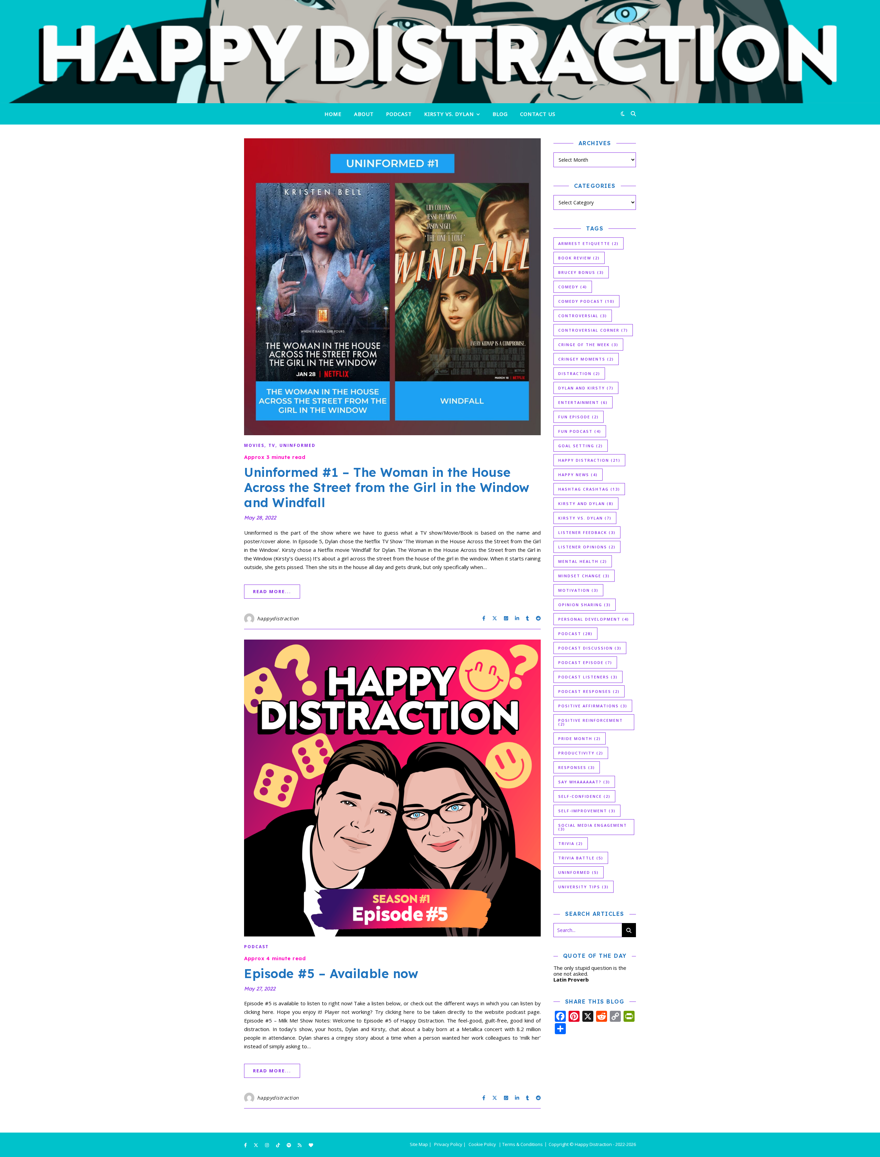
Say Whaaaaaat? (584, 781)
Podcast (399, 113)
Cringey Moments (586, 359)
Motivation (578, 590)
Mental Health (582, 561)
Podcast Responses (589, 691)
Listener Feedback (587, 532)
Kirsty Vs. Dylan (585, 518)
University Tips (583, 886)
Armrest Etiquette (588, 243)
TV (271, 445)
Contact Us (538, 113)
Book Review (579, 257)
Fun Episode (578, 416)
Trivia (570, 843)
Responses (576, 767)
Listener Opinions (587, 546)
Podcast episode (585, 662)
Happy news (578, 474)
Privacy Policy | (450, 1144)
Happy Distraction (589, 460)
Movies (254, 445)
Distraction (579, 373)
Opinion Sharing (584, 604)
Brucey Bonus (581, 272)
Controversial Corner (593, 330)
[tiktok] (278, 1145)
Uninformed (297, 445)
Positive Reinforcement (590, 722)
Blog (500, 113)
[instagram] (267, 1145)
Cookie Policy (482, 1144)
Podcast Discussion (590, 648)
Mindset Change (584, 575)
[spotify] (289, 1145)
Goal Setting (580, 445)
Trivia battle (580, 857)
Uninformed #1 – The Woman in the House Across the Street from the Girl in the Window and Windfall (387, 487)
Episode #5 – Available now (331, 973)
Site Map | (420, 1144)
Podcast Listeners (588, 676)
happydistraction (278, 618)
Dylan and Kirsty (586, 387)
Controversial (582, 315)
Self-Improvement (587, 810)
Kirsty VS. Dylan (449, 113)
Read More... (272, 591)
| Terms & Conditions (521, 1144)
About (364, 113)
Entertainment (583, 402)
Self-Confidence (584, 796)
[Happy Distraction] (440, 51)
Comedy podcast (586, 301)
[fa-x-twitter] (256, 1145)
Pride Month (579, 738)
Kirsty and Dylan (586, 503)
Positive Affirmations (592, 705)
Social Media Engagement (592, 827)
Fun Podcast (579, 431)
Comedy (572, 286)
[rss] (300, 1145)
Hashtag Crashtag (589, 489)
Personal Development (593, 619)
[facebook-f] (246, 1145)
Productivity (580, 753)
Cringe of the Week (588, 344)
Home (333, 113)
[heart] (311, 1145)
